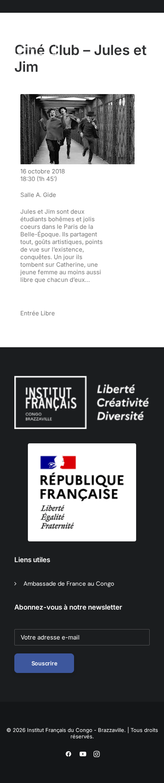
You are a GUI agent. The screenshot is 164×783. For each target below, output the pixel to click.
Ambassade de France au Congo (68, 584)
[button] (55, 39)
